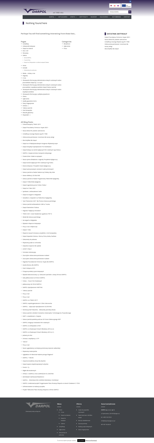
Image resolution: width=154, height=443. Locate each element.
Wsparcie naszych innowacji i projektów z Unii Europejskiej (39, 233)
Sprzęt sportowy (82, 423)
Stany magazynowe (28, 103)
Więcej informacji (91, 440)
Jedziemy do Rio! (27, 335)
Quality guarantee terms (30, 101)
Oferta (72, 17)
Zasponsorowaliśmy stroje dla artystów (34, 361)
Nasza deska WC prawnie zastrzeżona (34, 131)
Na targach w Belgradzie (30, 220)
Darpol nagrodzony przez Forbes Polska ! (34, 185)
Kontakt (127, 17)
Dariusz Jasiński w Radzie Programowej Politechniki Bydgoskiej (41, 178)
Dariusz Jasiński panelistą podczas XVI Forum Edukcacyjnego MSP (42, 319)
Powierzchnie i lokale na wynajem (32, 156)
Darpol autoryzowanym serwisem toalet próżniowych (38, 169)
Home (24, 65)
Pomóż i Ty (26, 367)
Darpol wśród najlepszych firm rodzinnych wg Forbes (38, 163)
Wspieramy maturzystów (30, 351)
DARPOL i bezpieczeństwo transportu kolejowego (37, 153)
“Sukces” (25, 342)
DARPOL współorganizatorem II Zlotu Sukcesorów (37, 303)
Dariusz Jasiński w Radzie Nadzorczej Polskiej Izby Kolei (39, 172)
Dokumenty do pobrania (30, 70)
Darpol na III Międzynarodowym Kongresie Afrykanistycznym (40, 143)
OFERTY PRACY (27, 249)
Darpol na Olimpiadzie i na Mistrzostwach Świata (36, 62)
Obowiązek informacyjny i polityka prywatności (36, 94)
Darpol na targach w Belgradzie (32, 194)
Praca (65, 48)
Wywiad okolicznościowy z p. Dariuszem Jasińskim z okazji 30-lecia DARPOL (45, 274)
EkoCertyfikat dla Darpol (30, 140)
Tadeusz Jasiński (27, 108)
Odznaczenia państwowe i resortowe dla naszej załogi (38, 137)
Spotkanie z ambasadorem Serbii (32, 191)
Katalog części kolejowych (85, 426)
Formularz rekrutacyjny (29, 252)
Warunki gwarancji (28, 112)
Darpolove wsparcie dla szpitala (32, 246)
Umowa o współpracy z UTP (31, 338)
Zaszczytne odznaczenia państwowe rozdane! (36, 255)
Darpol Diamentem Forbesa (31, 207)
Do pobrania (116, 17)
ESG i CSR (25, 51)
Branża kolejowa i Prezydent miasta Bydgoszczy (37, 166)
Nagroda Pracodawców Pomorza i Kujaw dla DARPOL (38, 262)
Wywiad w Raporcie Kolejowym (32, 223)
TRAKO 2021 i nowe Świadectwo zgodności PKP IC (37, 214)
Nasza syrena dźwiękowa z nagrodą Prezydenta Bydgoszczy (40, 159)
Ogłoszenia (104, 17)
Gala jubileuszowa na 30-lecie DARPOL (34, 278)
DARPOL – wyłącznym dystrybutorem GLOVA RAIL (37, 306)
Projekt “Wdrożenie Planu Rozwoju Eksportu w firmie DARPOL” (41, 390)
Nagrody (94, 17)
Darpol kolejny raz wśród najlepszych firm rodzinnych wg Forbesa (42, 150)
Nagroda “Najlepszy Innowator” (32, 210)
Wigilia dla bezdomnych (29, 370)
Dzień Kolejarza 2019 (29, 268)
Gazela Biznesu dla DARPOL (31, 265)
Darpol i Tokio (27, 230)
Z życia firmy (27, 60)
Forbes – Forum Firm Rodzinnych (32, 281)
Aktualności (62, 17)
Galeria (25, 55)
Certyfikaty (83, 17)
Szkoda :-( (25, 105)
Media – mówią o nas (29, 73)
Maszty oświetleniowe (84, 420)
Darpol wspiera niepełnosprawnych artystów (35, 364)
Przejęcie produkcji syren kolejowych (33, 271)
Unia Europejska (27, 110)
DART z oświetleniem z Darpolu (32, 316)
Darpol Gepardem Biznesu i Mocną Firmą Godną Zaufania (39, 236)
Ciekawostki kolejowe (29, 46)
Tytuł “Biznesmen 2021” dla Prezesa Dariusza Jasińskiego (39, 201)
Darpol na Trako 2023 (29, 188)
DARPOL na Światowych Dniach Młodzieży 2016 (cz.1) (38, 332)
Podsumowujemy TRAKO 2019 (32, 124)
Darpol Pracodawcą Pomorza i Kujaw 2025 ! (35, 127)
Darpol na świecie (28, 48)
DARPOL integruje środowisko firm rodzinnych (36, 322)
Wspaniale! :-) (26, 115)
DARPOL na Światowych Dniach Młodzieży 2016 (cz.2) (38, 329)
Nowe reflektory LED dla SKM (31, 175)
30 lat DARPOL (27, 57)
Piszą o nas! (26, 294)
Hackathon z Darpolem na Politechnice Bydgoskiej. (37, 198)
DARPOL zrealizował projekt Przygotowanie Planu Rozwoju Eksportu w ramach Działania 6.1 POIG (51, 383)
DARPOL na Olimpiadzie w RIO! (32, 326)
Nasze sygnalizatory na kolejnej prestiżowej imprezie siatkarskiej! (41, 348)
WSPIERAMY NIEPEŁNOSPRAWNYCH (33, 377)
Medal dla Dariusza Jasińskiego (32, 217)
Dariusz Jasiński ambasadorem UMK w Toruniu (36, 204)
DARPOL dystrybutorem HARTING (32, 287)
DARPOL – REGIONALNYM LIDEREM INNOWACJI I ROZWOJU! (40, 380)
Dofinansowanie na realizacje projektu (34, 386)
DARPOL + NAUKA (28, 358)
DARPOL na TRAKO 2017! (30, 300)
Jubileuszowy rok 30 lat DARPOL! (32, 284)
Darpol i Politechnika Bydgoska (32, 182)
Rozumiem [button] (81, 440)
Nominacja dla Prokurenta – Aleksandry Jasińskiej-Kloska (39, 310)
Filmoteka (25, 53)
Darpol (51, 17)
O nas (24, 78)
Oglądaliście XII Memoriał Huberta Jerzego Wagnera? (38, 354)
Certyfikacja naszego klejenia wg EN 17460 (35, 134)
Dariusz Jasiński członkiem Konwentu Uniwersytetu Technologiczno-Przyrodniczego (47, 313)
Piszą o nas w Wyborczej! (30, 226)
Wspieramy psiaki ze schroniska (32, 242)
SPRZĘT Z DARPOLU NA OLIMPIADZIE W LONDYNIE (38, 374)
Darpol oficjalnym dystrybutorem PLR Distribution (37, 147)
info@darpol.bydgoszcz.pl (108, 421)
